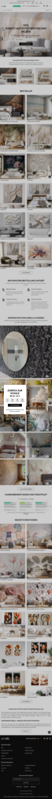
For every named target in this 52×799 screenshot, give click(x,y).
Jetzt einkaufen (14, 405)
